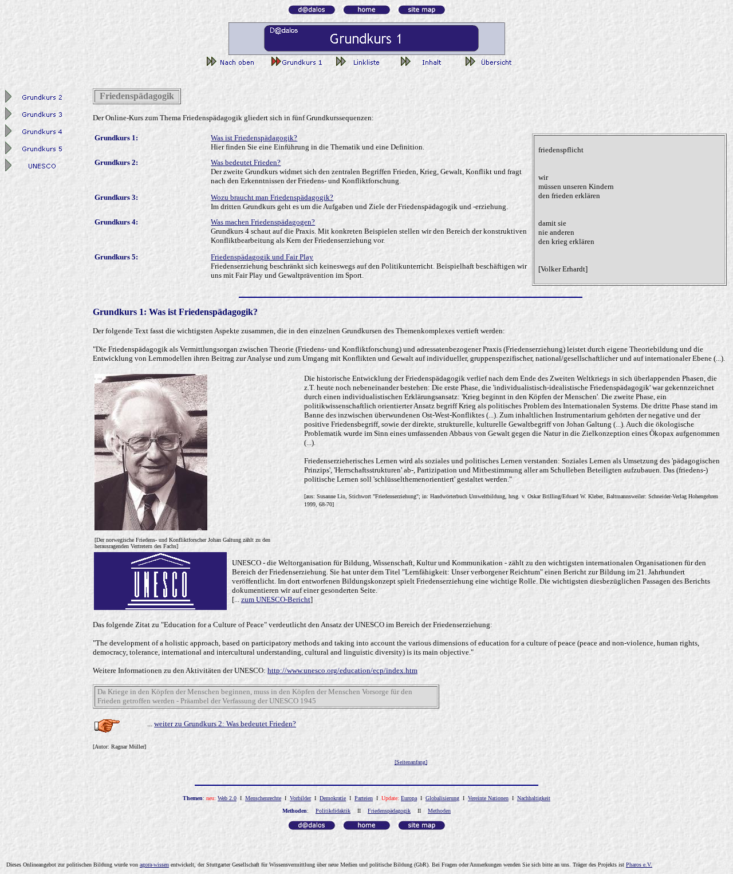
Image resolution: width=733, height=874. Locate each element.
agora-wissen (154, 864)
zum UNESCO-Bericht (275, 599)
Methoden (439, 811)
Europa (409, 798)
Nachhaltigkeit (533, 798)
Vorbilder (300, 798)
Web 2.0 (227, 798)
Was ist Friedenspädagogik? (254, 137)
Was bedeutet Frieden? (246, 162)
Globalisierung (442, 798)
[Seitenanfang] (411, 762)
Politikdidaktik (333, 811)
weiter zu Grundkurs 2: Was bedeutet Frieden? (225, 723)
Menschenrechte (263, 798)
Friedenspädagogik (389, 811)
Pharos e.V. (639, 864)
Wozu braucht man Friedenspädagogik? (272, 197)
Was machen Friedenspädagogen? (263, 222)
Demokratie (333, 798)
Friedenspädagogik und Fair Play (262, 257)
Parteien (363, 798)
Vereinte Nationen (488, 798)
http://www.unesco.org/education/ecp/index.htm (342, 670)
